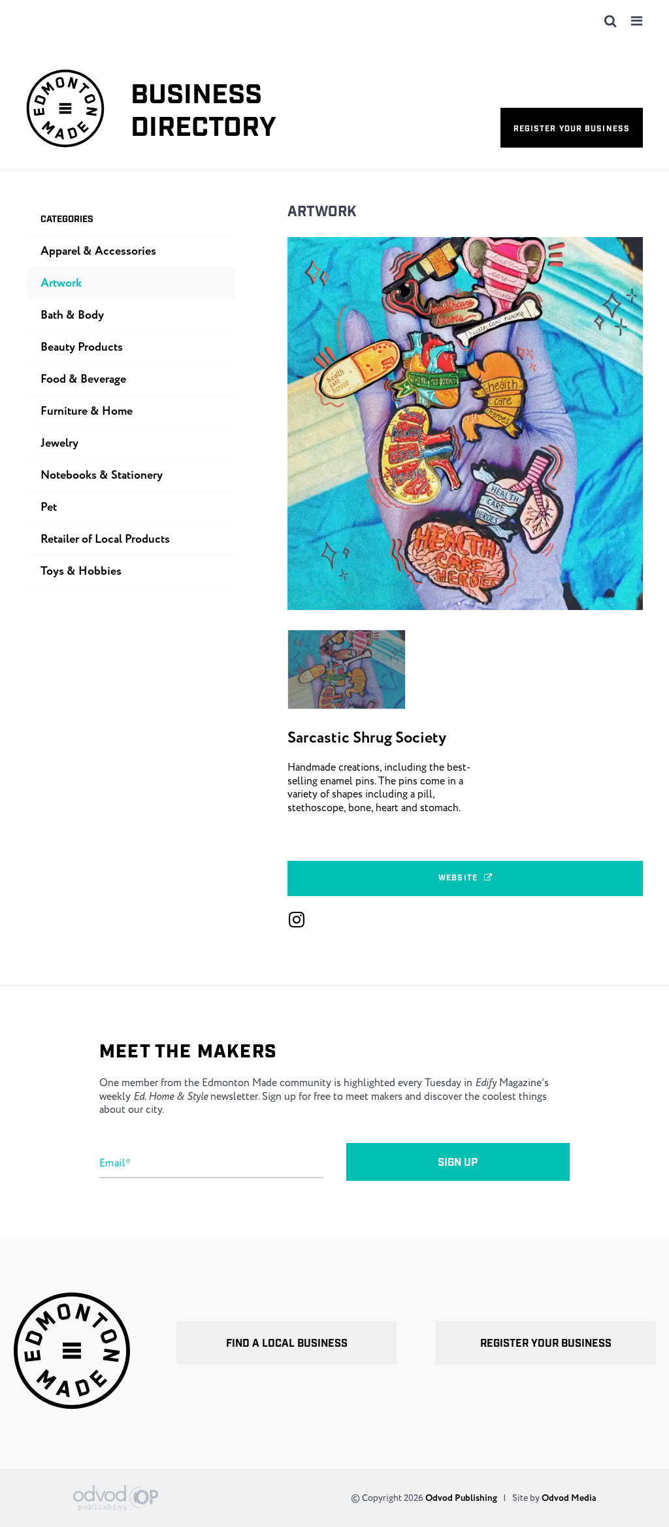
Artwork (322, 211)
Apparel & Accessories (98, 251)
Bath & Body (72, 315)
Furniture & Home (87, 411)
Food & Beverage (83, 379)
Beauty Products (82, 347)
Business (203, 112)
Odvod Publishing (461, 1498)
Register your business (572, 129)
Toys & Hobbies (81, 571)
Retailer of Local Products (105, 539)
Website (458, 878)
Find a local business (287, 1344)
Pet (49, 507)
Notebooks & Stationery (102, 475)
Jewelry (59, 443)
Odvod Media (569, 1498)
